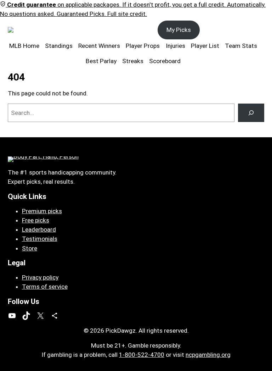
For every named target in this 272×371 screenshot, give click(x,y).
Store (29, 248)
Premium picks (42, 211)
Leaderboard (39, 229)
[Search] (251, 113)
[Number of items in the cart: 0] (256, 30)
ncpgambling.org (208, 354)
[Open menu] (46, 30)
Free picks (35, 220)
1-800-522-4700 (141, 354)
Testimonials (39, 238)
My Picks (178, 29)
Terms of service (45, 286)
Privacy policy (40, 277)
